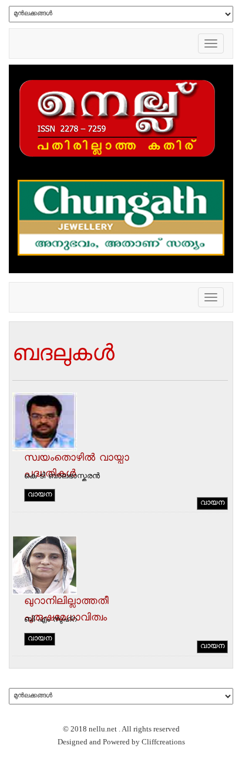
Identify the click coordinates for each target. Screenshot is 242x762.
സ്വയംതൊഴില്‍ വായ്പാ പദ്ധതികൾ (76, 467)
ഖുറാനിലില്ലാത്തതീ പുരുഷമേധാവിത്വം (66, 610)
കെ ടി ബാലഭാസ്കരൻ (62, 477)
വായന (40, 495)
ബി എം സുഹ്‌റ (50, 620)
